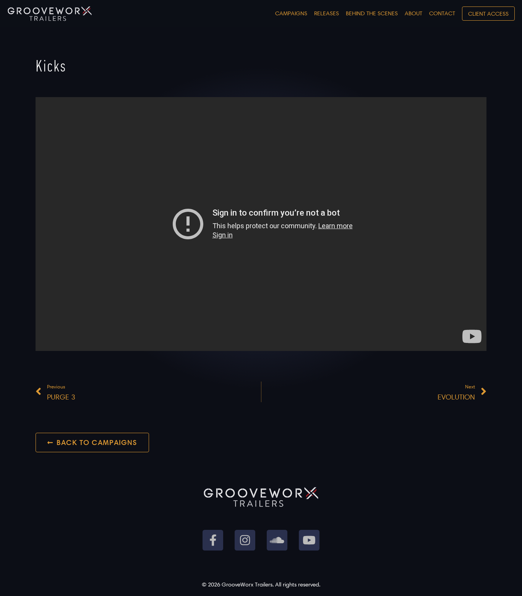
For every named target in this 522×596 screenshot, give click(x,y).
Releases (326, 13)
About (413, 13)
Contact (442, 13)
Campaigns (291, 13)
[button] (488, 13)
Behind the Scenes (372, 13)
